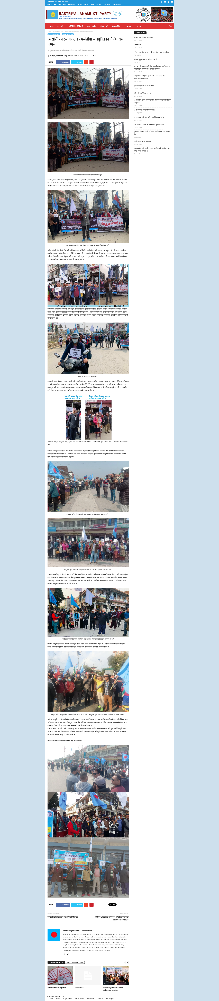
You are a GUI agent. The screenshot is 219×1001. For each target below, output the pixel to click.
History (57, 4)
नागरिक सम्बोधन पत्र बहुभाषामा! (57, 987)
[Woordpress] (168, 1)
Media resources (53, 34)
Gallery (116, 26)
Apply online (96, 4)
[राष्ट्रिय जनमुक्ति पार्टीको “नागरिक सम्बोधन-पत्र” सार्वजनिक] (116, 975)
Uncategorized (67, 34)
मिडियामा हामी (104, 26)
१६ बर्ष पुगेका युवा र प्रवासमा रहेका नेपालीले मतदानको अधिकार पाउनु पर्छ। (152, 101)
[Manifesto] (88, 975)
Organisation (69, 4)
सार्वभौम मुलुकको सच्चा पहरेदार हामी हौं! (145, 59)
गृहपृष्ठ (51, 26)
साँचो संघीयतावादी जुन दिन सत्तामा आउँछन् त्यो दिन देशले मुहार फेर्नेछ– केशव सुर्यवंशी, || (152, 149)
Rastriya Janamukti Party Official (61, 56)
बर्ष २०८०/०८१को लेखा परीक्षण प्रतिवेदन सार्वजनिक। (149, 117)
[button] (170, 26)
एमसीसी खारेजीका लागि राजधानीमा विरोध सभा (63, 917)
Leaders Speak (76, 26)
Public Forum (82, 4)
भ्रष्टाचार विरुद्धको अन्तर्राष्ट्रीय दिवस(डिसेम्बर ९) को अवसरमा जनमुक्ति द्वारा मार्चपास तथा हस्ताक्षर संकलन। (152, 67)
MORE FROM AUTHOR (75, 962)
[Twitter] (165, 1)
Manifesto (79, 987)
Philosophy (117, 4)
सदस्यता (128, 26)
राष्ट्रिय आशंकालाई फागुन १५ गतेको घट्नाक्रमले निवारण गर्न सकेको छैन (112, 918)
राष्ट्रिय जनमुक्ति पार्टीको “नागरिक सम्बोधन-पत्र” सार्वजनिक (151, 52)
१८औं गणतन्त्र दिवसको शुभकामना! (144, 110)
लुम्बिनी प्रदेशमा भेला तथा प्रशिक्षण (144, 86)
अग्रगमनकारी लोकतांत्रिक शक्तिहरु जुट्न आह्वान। (149, 125)
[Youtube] (172, 1)
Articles (107, 4)
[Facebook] (161, 1)
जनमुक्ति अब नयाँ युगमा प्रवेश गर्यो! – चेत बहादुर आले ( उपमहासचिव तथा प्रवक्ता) (150, 77)
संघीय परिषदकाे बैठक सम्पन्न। (143, 93)
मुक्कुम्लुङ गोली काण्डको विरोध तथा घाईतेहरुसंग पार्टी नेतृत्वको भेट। (152, 133)
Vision (49, 4)
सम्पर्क (139, 26)
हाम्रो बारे (60, 26)
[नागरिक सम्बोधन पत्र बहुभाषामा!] (60, 975)
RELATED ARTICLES (56, 962)
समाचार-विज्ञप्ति (91, 26)
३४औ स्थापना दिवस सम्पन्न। (142, 141)
